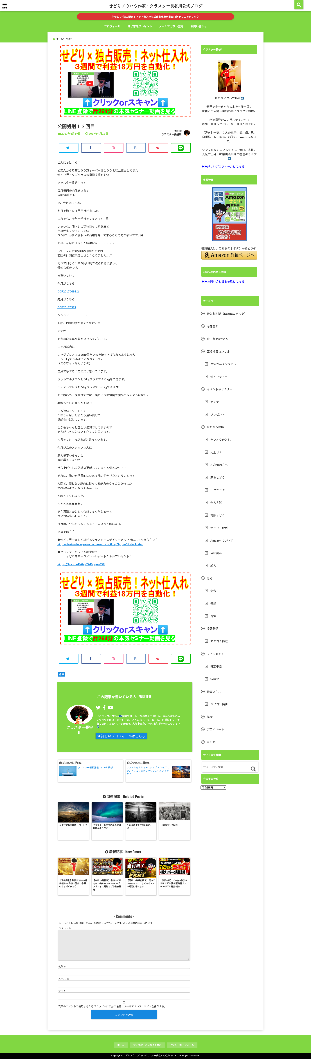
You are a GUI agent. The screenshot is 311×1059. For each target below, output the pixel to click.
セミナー (216, 402)
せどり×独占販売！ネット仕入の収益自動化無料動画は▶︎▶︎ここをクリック (156, 16)
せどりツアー (218, 376)
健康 (61, 674)
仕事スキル (214, 691)
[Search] (253, 769)
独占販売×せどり (218, 339)
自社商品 (216, 553)
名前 (62, 966)
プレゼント (217, 414)
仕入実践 (216, 502)
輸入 (213, 565)
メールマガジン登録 (171, 26)
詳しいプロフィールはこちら (122, 736)
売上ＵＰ (216, 452)
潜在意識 (212, 326)
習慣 (213, 616)
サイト (62, 990)
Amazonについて (221, 540)
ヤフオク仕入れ (220, 439)
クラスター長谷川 (171, 134)
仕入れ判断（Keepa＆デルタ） (227, 313)
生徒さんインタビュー (224, 364)
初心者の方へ (219, 465)
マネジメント (215, 653)
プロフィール (112, 26)
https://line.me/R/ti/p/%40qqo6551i (81, 564)
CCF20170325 (66, 307)
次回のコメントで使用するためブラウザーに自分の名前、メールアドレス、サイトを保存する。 (112, 1006)
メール (63, 978)
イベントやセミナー (220, 389)
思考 (210, 578)
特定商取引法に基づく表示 (147, 1045)
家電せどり (217, 477)
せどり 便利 (219, 528)
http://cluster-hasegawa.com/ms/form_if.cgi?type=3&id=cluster (100, 544)
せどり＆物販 (215, 427)
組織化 (214, 679)
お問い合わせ (199, 26)
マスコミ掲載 (219, 641)
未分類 (211, 742)
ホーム (120, 1045)
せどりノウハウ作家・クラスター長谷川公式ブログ (155, 5)
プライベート (215, 729)
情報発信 (212, 628)
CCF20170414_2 (68, 291)
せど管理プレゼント (140, 26)
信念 (213, 590)
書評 (213, 603)
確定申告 (216, 666)
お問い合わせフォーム (182, 1045)
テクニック (217, 490)
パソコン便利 (219, 704)
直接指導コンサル (218, 351)
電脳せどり (217, 515)
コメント (64, 928)
